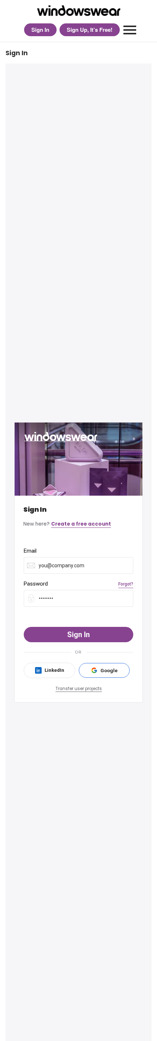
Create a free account (81, 523)
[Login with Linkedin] (49, 670)
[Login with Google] (104, 670)
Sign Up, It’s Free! (89, 30)
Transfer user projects (78, 689)
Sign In (40, 30)
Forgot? (125, 584)
